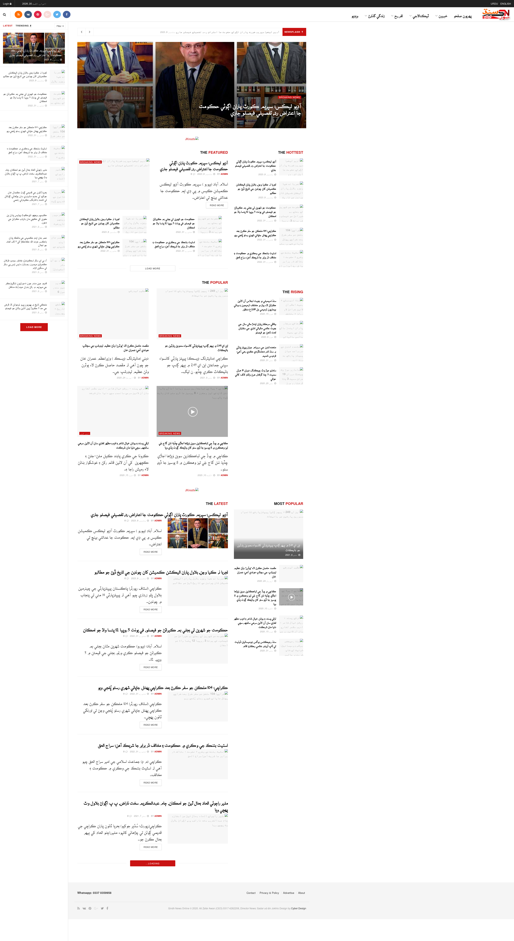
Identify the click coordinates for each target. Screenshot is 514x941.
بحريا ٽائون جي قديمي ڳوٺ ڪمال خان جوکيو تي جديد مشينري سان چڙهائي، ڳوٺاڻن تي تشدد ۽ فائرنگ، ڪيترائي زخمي (26, 195)
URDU (494, 3)
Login (6, 3)
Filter (59, 25)
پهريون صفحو (462, 14)
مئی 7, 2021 (140, 815)
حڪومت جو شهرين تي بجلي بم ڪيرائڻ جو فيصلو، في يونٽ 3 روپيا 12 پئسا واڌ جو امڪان (25, 96)
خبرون (443, 14)
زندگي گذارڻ (376, 14)
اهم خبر (84, 433)
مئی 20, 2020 (267, 383)
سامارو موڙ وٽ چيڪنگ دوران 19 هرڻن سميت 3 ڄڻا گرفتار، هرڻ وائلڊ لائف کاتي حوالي (255, 373)
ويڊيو (354, 14)
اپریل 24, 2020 (125, 377)
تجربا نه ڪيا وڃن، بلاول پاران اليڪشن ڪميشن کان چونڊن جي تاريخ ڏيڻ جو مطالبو (99, 222)
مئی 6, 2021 (206, 377)
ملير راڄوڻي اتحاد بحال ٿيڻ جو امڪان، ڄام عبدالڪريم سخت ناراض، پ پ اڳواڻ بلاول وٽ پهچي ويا (26, 172)
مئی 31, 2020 (267, 360)
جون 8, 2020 (267, 336)
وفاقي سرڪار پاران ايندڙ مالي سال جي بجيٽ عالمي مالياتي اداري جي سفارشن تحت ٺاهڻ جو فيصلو (257, 327)
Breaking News (289, 97)
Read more (217, 205)
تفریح (399, 14)
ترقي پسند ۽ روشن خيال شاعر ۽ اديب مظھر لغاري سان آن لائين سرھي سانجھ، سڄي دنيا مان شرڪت (255, 622)
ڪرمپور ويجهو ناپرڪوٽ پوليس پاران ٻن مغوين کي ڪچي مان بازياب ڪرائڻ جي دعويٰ (27, 218)
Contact (251, 893)
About (301, 893)
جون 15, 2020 (127, 475)
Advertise (288, 893)
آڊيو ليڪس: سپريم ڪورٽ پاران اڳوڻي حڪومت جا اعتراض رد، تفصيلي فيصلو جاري (227, 32)
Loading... (153, 863)
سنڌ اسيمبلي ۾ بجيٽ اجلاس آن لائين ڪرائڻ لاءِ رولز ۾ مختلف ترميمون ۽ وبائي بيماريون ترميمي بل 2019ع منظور (255, 304)
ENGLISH (505, 3)
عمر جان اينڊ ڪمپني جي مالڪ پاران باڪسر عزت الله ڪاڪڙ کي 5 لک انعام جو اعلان (26, 240)
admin (297, 118)
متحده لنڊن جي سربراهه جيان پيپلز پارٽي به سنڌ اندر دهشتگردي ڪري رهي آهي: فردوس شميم (256, 350)
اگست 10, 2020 (205, 475)
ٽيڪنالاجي (421, 14)
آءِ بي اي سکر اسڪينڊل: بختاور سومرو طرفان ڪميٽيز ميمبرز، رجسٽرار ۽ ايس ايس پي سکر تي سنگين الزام (25, 263)
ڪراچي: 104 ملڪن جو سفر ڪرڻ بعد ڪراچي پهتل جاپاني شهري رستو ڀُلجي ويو (163, 686)
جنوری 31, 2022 (184, 231)
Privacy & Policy (269, 893)
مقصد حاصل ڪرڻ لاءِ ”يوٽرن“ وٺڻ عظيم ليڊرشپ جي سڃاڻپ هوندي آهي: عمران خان (255, 571)
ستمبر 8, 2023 (278, 118)
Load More (34, 327)
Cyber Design (298, 908)
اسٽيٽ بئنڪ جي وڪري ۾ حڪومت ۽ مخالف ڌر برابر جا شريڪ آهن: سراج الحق (163, 743)
